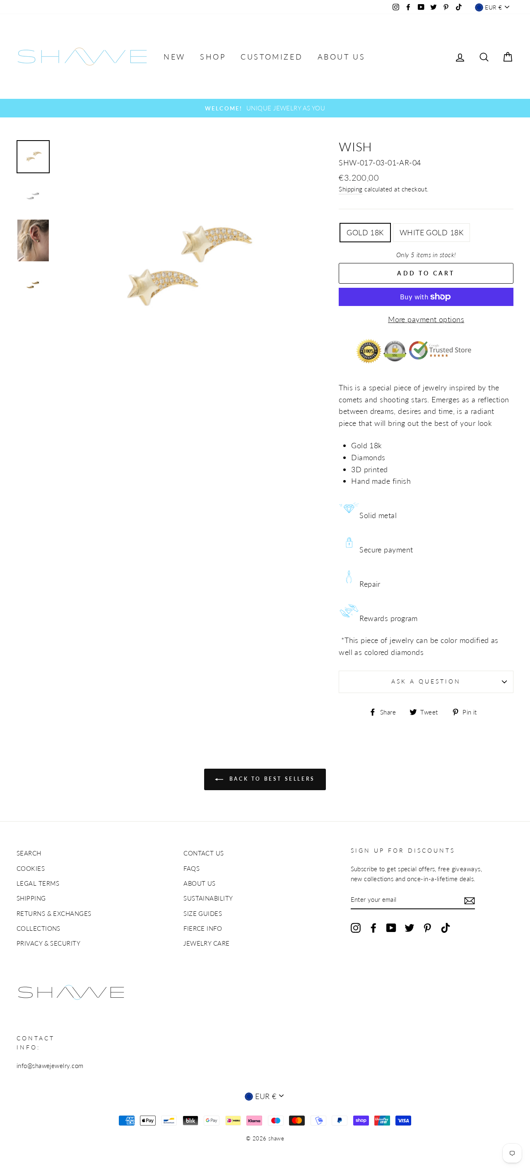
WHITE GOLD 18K (431, 232)
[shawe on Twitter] (409, 927)
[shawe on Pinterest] (427, 927)
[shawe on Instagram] (356, 927)
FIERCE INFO (202, 928)
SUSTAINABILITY (208, 898)
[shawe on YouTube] (391, 927)
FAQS (191, 868)
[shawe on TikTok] (445, 927)
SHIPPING (31, 898)
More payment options (426, 319)
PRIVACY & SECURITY (48, 943)
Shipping (351, 189)
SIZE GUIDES (202, 913)
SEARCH (29, 853)
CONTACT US (203, 853)
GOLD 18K (365, 232)
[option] (265, 108)
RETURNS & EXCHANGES (54, 913)
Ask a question (426, 681)
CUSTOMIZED (272, 56)
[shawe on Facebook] (373, 927)
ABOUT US (342, 56)
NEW (175, 56)
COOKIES (31, 868)
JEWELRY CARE (206, 943)
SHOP (213, 56)
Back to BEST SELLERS (270, 779)
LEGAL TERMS (38, 883)
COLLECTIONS (38, 928)
